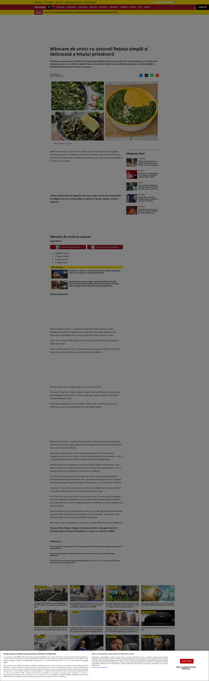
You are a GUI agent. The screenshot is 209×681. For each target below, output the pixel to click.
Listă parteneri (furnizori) (99, 667)
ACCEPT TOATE (187, 661)
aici (4, 673)
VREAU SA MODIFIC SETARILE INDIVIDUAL (186, 668)
